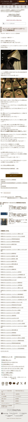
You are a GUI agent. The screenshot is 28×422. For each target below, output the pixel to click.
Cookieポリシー (18, 403)
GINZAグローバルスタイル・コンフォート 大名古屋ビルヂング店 (14, 299)
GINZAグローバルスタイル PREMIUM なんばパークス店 (12, 307)
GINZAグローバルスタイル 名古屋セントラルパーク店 (11, 302)
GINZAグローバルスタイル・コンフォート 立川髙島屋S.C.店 (13, 274)
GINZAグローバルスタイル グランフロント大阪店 (10, 310)
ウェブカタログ (18, 396)
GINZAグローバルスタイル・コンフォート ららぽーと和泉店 (13, 323)
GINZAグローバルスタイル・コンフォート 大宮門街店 (11, 285)
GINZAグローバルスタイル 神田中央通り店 (9, 264)
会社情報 (17, 398)
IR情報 (2, 401)
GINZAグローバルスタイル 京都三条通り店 (9, 329)
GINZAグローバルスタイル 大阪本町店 (8, 315)
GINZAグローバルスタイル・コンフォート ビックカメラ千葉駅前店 (14, 291)
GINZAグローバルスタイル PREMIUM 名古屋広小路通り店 (12, 297)
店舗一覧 (3, 394)
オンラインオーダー (5, 351)
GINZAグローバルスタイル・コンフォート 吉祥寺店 (11, 271)
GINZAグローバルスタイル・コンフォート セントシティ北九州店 (14, 345)
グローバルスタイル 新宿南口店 (7, 266)
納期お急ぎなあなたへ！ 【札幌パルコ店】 (17, 197)
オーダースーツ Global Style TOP (6, 391)
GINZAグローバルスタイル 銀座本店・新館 (9, 258)
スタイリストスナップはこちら (14, 20)
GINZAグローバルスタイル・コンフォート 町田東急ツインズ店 (13, 277)
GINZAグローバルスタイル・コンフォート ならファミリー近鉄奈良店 (14, 327)
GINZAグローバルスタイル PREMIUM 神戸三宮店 (11, 335)
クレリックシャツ (7, 192)
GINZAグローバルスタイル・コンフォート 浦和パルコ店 (12, 287)
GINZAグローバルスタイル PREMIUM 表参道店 (10, 241)
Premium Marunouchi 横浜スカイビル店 (8, 279)
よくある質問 (3, 396)
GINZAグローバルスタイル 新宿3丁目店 (9, 244)
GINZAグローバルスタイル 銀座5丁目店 (9, 261)
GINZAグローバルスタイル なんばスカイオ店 (10, 318)
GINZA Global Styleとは (19, 390)
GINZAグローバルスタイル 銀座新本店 (8, 253)
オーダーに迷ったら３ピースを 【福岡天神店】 (11, 196)
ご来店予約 (17, 394)
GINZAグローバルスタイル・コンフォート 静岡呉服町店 (12, 294)
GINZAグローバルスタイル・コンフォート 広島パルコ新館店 (13, 337)
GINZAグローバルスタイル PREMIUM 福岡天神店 (11, 343)
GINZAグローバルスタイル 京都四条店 (8, 332)
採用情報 (17, 401)
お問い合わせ (3, 398)
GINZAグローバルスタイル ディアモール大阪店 (10, 312)
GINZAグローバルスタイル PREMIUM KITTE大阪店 (11, 304)
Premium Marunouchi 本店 (6, 246)
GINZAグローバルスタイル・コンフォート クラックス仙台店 (13, 236)
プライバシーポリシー (5, 403)
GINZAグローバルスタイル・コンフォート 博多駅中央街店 (12, 340)
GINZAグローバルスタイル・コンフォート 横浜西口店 (11, 282)
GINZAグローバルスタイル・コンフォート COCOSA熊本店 (12, 348)
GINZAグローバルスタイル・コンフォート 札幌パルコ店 (12, 233)
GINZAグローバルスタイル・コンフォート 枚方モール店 (12, 320)
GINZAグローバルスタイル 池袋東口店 (8, 269)
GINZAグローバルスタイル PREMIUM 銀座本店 (10, 239)
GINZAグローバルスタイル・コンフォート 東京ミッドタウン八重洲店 (14, 250)
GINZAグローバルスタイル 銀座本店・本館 (9, 256)
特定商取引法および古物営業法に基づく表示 (6, 406)
